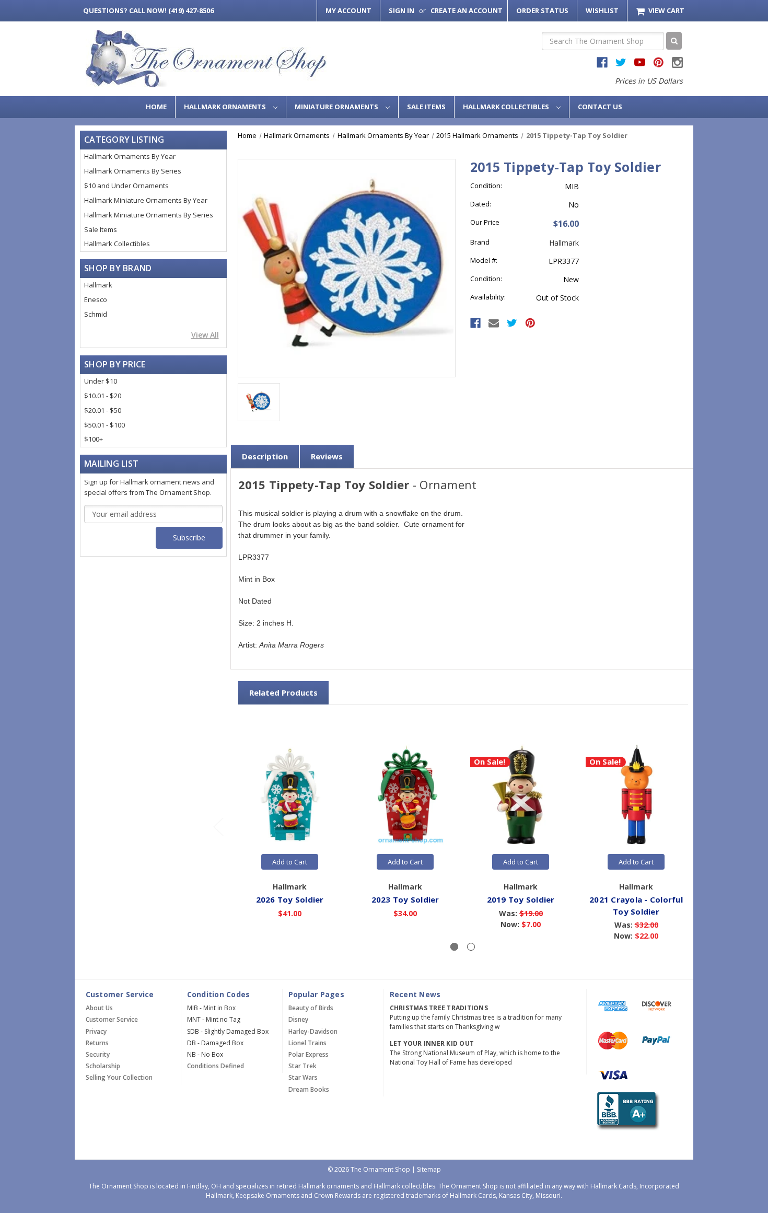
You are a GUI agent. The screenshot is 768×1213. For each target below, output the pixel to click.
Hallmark (98, 285)
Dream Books (308, 1089)
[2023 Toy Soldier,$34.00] (405, 795)
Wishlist (602, 10)
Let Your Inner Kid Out (432, 1043)
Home (156, 106)
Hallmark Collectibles (507, 106)
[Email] (493, 323)
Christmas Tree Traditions (439, 1007)
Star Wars (303, 1077)
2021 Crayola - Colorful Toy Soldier (636, 905)
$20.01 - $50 (102, 410)
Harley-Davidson (313, 1031)
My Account (348, 10)
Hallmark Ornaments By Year (130, 156)
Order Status (542, 10)
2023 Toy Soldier (405, 899)
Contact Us (600, 106)
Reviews (327, 456)
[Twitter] (512, 323)
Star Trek (302, 1065)
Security (98, 1054)
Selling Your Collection (119, 1077)
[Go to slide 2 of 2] (217, 826)
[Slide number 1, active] (454, 947)
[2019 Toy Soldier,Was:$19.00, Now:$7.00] (521, 795)
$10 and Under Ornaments (126, 185)
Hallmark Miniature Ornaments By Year (145, 200)
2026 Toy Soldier (290, 899)
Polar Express (308, 1054)
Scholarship (103, 1065)
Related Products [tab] (283, 692)
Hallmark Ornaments (225, 106)
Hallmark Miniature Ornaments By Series (148, 215)
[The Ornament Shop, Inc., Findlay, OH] (626, 1111)
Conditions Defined (215, 1065)
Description (265, 456)
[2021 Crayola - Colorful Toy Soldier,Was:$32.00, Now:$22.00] (636, 795)
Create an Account (466, 10)
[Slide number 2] (471, 947)
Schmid (95, 314)
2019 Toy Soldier (521, 899)
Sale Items (426, 106)
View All (205, 335)
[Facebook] (475, 323)
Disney (298, 1019)
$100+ (93, 439)
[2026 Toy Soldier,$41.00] (290, 795)
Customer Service (112, 1019)
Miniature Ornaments (337, 106)
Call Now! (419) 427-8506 (148, 10)
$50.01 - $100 (104, 425)
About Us (99, 1007)
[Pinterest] (530, 323)
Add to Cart (289, 862)
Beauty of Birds (310, 1007)
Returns (97, 1042)
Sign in (401, 10)
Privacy (96, 1031)
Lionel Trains (307, 1042)
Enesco (95, 299)
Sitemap (429, 1169)
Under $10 (100, 381)
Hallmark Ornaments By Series (132, 171)
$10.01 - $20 (102, 395)
